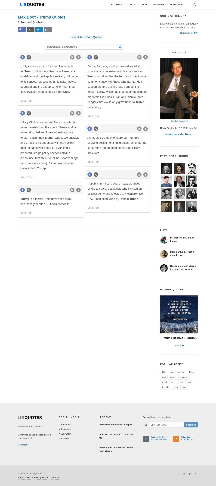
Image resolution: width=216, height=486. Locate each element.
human (183, 377)
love (171, 372)
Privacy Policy (41, 477)
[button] (195, 4)
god (164, 377)
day (184, 387)
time (191, 372)
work (173, 382)
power (173, 377)
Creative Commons (179, 121)
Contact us (23, 444)
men (176, 387)
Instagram (66, 429)
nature (181, 372)
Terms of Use (24, 477)
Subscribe (191, 424)
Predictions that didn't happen (115, 424)
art (181, 382)
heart (190, 382)
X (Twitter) (66, 434)
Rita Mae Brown (189, 32)
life (163, 372)
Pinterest (65, 438)
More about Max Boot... (179, 134)
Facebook (66, 424)
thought (165, 387)
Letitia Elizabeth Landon (179, 338)
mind (164, 382)
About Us (55, 477)
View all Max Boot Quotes (86, 37)
